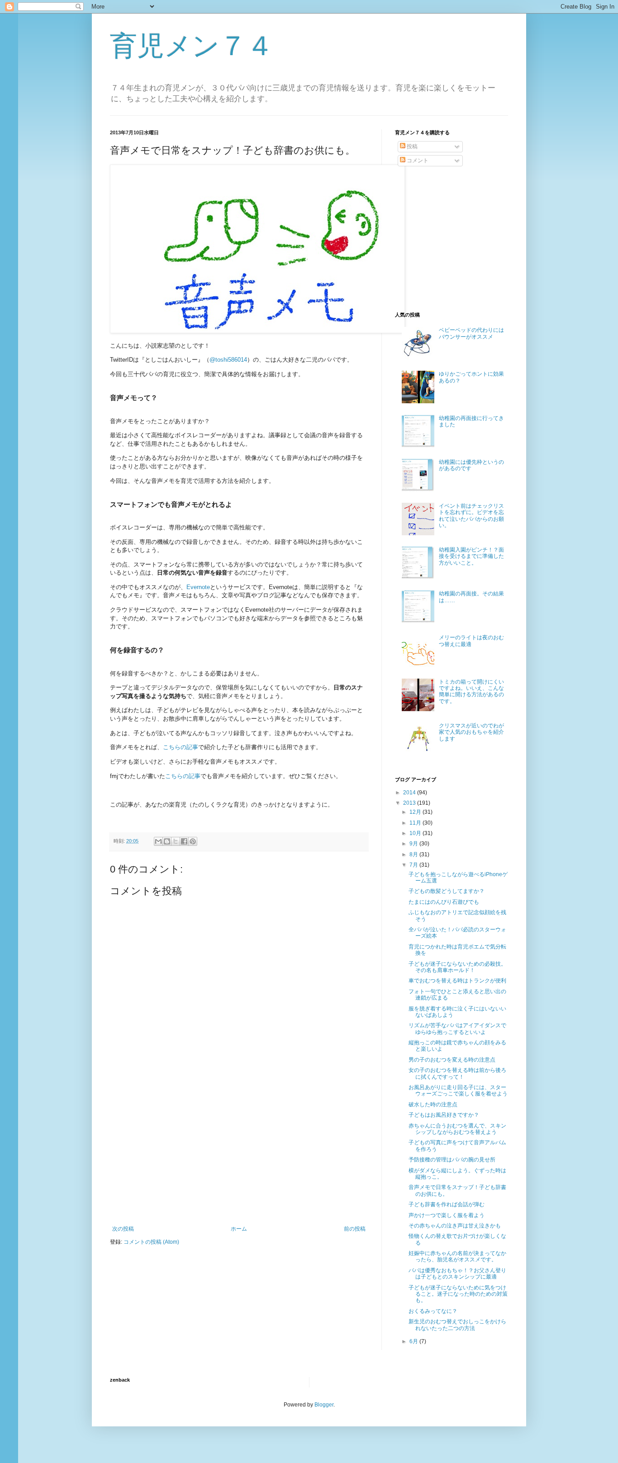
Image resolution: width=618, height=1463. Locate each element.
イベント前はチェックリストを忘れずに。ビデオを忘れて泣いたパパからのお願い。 (471, 516)
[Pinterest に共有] (192, 841)
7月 (414, 865)
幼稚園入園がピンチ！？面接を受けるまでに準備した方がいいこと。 (471, 556)
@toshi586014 (228, 359)
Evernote (198, 587)
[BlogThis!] (166, 841)
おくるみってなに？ (433, 1311)
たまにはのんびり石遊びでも (444, 902)
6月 (414, 1341)
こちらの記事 (180, 747)
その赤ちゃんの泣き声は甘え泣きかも (455, 1225)
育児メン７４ (192, 46)
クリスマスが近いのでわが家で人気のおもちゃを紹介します (471, 732)
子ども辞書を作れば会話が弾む (447, 1204)
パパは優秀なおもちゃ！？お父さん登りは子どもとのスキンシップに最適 (457, 1273)
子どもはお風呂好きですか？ (444, 1115)
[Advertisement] (239, 1157)
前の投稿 (355, 1229)
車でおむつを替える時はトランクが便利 (457, 980)
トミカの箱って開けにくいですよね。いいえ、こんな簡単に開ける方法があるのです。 (471, 691)
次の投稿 (123, 1229)
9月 (414, 843)
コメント (416, 160)
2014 (410, 792)
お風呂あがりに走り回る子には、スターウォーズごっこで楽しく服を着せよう (458, 1090)
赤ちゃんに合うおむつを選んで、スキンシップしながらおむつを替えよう (457, 1129)
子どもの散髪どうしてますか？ (447, 891)
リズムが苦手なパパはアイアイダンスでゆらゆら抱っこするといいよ (457, 1028)
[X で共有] (175, 841)
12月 (416, 812)
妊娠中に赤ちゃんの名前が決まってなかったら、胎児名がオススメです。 (457, 1256)
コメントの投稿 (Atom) (151, 1242)
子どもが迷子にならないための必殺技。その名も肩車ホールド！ (457, 967)
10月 (416, 833)
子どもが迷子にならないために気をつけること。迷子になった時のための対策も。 (458, 1294)
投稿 (411, 146)
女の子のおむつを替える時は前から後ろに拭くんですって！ (457, 1073)
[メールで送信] (158, 841)
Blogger (323, 1405)
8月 (414, 854)
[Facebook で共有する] (184, 841)
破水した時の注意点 (433, 1104)
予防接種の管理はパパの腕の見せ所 (452, 1159)
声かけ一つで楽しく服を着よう (447, 1215)
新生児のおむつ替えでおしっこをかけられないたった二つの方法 (457, 1324)
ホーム (239, 1229)
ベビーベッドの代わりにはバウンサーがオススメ (471, 333)
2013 (410, 803)
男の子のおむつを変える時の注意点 (452, 1060)
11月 (416, 823)
